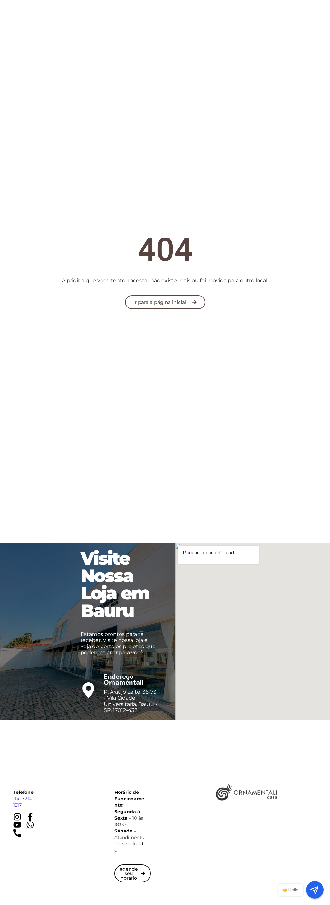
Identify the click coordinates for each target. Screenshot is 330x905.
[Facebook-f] (30, 817)
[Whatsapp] (30, 825)
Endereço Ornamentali (123, 679)
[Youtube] (17, 825)
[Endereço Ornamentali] (88, 690)
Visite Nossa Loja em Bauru (115, 584)
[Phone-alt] (17, 833)
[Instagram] (17, 817)
